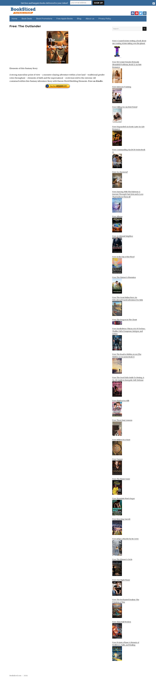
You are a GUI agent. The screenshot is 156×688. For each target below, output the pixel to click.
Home (14, 19)
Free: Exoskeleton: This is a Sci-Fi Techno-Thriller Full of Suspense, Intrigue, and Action (129, 331)
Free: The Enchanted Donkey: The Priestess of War (125, 601)
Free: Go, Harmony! (120, 172)
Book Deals (27, 19)
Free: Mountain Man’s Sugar (123, 498)
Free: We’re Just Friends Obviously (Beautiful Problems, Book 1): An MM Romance (126, 64)
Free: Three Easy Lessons (122, 420)
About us (90, 19)
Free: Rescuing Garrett (121, 519)
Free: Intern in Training (121, 87)
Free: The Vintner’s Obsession (124, 277)
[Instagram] (145, 13)
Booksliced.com (15, 676)
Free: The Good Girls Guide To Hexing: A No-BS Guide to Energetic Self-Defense (128, 378)
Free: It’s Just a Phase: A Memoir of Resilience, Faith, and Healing (125, 643)
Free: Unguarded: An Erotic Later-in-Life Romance (128, 128)
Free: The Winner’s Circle (122, 559)
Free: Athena (117, 216)
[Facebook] (133, 13)
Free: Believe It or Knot (121, 440)
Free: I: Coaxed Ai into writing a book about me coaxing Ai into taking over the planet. (129, 42)
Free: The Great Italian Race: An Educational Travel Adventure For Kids (127, 298)
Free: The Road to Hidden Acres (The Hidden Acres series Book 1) (126, 355)
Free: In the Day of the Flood (123, 257)
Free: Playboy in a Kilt (120, 401)
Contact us (124, 676)
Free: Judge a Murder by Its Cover (125, 539)
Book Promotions (44, 19)
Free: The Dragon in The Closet (124, 320)
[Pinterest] (137, 13)
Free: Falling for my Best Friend (124, 107)
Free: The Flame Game (121, 479)
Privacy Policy (104, 19)
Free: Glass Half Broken (121, 622)
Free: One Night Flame (121, 580)
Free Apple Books (64, 19)
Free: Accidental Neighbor (122, 236)
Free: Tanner (117, 459)
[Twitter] (141, 13)
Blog (79, 19)
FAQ (132, 676)
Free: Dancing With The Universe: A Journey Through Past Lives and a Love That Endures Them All (127, 194)
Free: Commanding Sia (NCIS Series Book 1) (128, 151)
